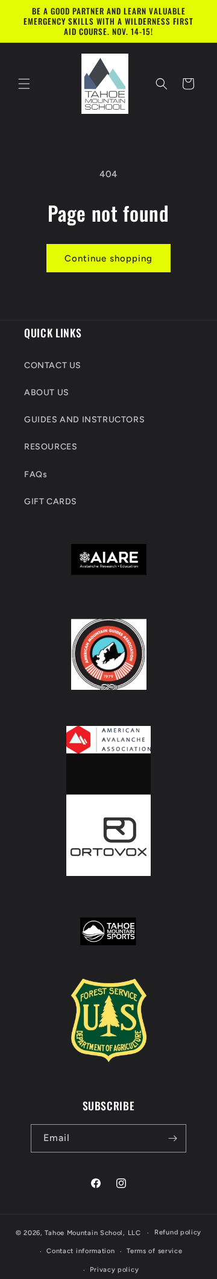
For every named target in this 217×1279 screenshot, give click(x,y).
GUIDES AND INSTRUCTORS (84, 419)
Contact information (80, 1251)
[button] (24, 83)
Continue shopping (108, 258)
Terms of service (154, 1251)
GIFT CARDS (50, 501)
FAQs (35, 474)
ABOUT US (46, 392)
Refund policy (177, 1232)
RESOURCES (50, 447)
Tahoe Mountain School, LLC (92, 1233)
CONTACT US (52, 365)
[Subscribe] (172, 1138)
